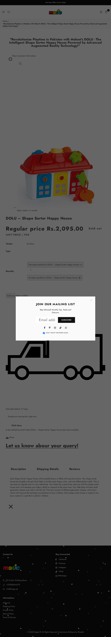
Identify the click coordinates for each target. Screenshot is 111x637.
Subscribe (66, 320)
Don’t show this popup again (57, 333)
